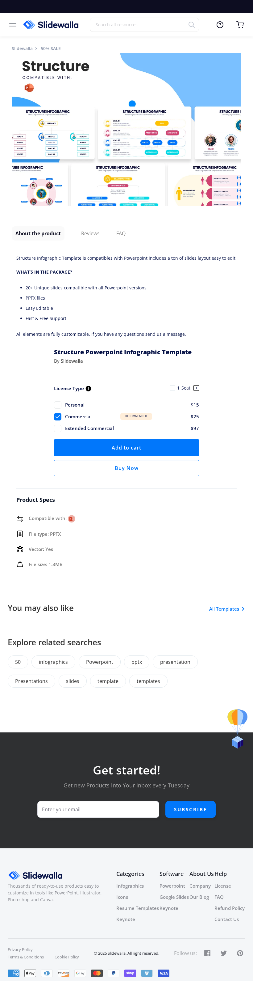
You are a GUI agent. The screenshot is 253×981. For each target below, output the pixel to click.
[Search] (194, 24)
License (222, 886)
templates (148, 681)
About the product (38, 233)
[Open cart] (237, 24)
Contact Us (226, 919)
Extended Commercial (132, 428)
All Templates (224, 609)
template (107, 681)
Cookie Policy (67, 957)
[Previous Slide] (17, 129)
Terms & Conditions (26, 957)
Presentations (31, 681)
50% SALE (51, 48)
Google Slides (174, 897)
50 (18, 662)
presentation (175, 662)
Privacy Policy (20, 949)
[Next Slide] (235, 129)
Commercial (132, 416)
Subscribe (190, 809)
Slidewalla (22, 48)
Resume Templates (137, 908)
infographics (53, 662)
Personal (132, 405)
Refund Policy (229, 908)
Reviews (90, 233)
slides (72, 681)
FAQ (121, 233)
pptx (136, 662)
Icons (122, 897)
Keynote (125, 919)
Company (200, 886)
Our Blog (199, 897)
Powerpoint (99, 662)
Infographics (130, 886)
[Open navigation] (16, 24)
